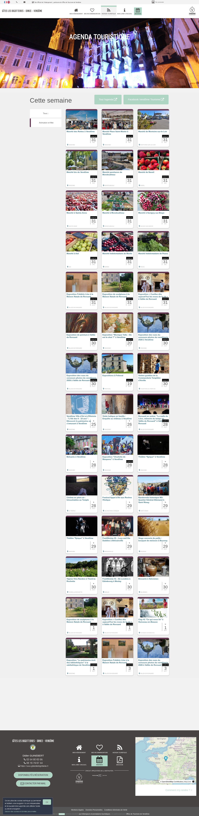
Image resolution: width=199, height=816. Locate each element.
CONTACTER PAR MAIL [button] (35, 783)
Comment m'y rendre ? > (178, 790)
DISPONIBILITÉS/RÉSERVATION (33, 775)
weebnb (61, 814)
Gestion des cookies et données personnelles (20, 811)
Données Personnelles (94, 810)
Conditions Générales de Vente (115, 810)
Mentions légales (77, 810)
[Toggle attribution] (193, 781)
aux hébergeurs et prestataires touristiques (94, 814)
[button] (82, 129)
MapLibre (187, 781)
